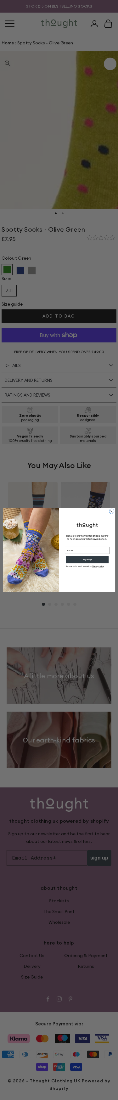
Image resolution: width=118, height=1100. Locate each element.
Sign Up (87, 559)
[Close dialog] (111, 511)
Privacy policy (98, 566)
